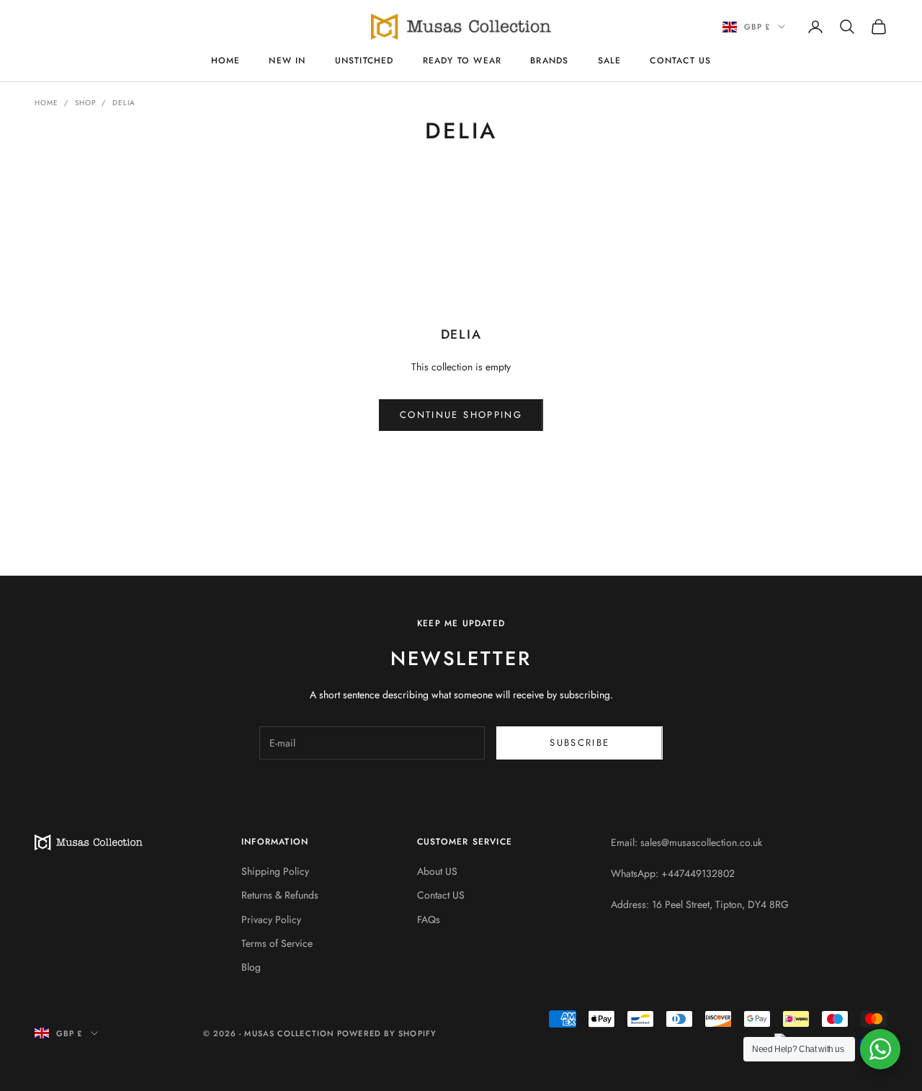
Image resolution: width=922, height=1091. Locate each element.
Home (226, 60)
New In (287, 60)
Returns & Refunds (279, 895)
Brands (549, 60)
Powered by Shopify (387, 1033)
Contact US (680, 60)
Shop (85, 102)
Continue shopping (461, 415)
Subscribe (579, 742)
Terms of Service (277, 943)
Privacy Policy (271, 919)
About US (437, 871)
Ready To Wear (462, 60)
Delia (123, 102)
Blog (251, 967)
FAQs (428, 919)
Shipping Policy (275, 871)
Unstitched (364, 60)
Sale (610, 60)
